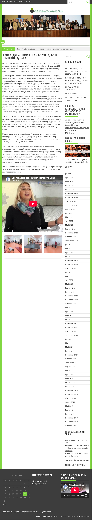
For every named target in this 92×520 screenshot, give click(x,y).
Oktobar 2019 (70, 398)
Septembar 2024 (71, 241)
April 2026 (69, 178)
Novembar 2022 (71, 300)
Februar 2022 (70, 319)
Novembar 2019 (71, 394)
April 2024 (69, 252)
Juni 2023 (68, 272)
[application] (75, 490)
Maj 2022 (68, 307)
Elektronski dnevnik (39, 481)
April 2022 (69, 311)
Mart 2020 (69, 378)
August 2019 (70, 402)
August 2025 (70, 209)
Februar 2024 (70, 256)
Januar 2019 (69, 414)
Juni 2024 (68, 244)
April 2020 (69, 374)
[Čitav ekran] (86, 495)
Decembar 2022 (71, 296)
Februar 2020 (70, 382)
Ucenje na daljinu (39, 484)
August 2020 (70, 367)
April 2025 (69, 221)
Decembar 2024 (71, 233)
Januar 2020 (69, 386)
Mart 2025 (69, 225)
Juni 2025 (68, 213)
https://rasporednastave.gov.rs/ (77, 128)
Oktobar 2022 (70, 304)
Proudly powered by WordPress (47, 516)
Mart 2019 (69, 406)
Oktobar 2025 (70, 201)
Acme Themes (84, 516)
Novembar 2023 (71, 264)
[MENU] (3, 42)
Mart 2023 (69, 284)
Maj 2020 (68, 370)
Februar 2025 (70, 229)
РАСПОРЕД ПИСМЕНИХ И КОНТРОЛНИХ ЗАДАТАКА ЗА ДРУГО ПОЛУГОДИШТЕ (76, 80)
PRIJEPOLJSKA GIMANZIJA (75, 465)
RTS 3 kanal (69, 133)
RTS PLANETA (70, 130)
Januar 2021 (69, 351)
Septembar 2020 (71, 363)
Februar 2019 (70, 410)
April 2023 (69, 280)
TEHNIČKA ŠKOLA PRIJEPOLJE (77, 460)
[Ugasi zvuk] (82, 495)
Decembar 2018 (71, 418)
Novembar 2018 (71, 422)
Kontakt (28, 2)
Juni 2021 (68, 339)
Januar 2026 (69, 189)
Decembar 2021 (71, 323)
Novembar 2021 (71, 327)
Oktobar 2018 (70, 426)
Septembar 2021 (71, 335)
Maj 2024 (68, 248)
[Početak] (64, 495)
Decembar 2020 (71, 355)
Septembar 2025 (71, 205)
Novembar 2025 (71, 197)
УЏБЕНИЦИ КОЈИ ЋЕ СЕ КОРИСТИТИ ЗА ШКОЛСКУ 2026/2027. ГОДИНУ (76, 71)
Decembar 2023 (71, 260)
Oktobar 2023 (70, 268)
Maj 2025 (68, 217)
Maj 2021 (68, 343)
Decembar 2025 (71, 193)
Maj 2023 (68, 276)
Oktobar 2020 (70, 359)
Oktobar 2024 (70, 237)
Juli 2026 (68, 174)
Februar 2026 (70, 185)
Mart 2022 (69, 315)
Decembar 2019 (71, 390)
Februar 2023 (70, 288)
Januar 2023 (69, 292)
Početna (21, 2)
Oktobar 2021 (70, 331)
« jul (4, 504)
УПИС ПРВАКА (71, 93)
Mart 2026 (69, 181)
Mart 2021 (69, 347)
